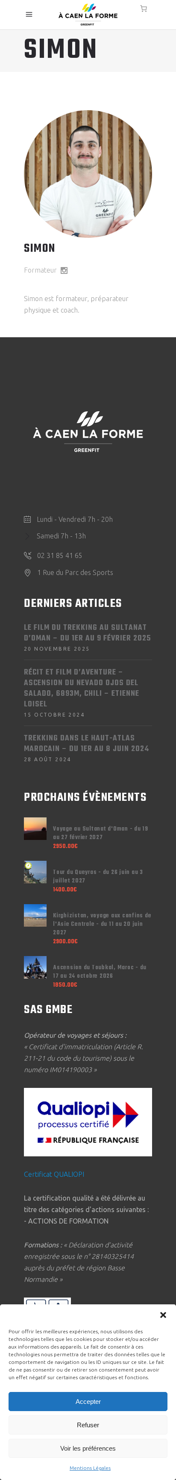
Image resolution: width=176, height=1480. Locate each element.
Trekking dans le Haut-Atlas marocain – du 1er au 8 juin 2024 (86, 743)
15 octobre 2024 (54, 714)
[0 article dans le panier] (143, 8)
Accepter (88, 1401)
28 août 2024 (47, 759)
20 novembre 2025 (57, 649)
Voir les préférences (88, 1448)
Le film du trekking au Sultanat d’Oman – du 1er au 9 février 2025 (87, 633)
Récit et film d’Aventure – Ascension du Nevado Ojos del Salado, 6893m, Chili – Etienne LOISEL (81, 688)
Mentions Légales (90, 1468)
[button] (163, 1315)
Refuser (88, 1425)
